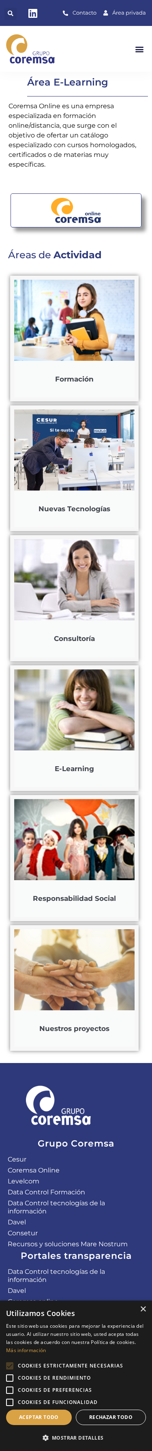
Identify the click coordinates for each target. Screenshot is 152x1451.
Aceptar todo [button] (39, 1417)
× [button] (143, 1309)
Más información (26, 1350)
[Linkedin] (33, 13)
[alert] (76, 1376)
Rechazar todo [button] (111, 1417)
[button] (10, 14)
